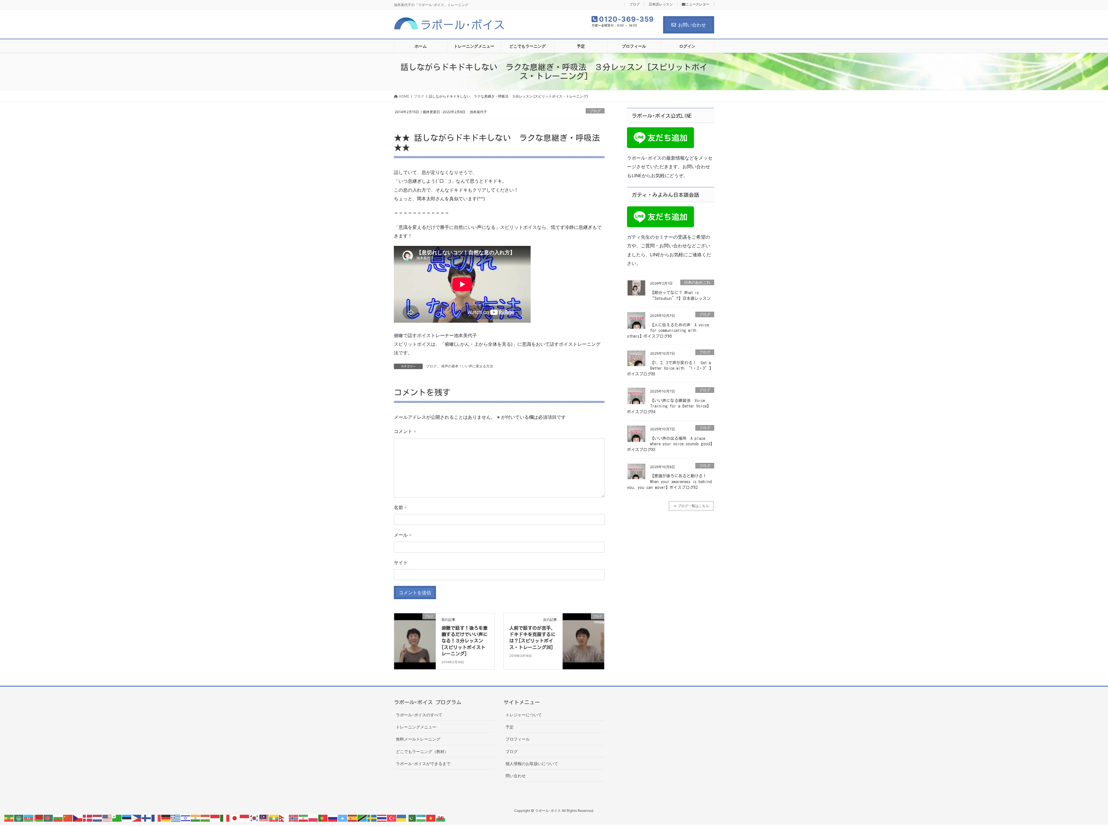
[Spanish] (353, 818)
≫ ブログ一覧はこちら (691, 506)
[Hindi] (196, 818)
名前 (400, 507)
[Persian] (303, 818)
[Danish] (88, 818)
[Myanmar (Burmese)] (274, 818)
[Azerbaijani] (29, 818)
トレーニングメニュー (416, 726)
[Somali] (343, 818)
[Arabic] (19, 818)
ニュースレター (697, 4)
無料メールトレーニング (418, 739)
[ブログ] (415, 634)
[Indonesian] (215, 818)
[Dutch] (97, 818)
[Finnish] (146, 818)
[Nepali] (284, 818)
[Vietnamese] (431, 818)
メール (402, 535)
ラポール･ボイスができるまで (423, 763)
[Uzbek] (421, 818)
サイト (401, 562)
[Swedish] (372, 818)
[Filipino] (137, 818)
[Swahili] (362, 818)
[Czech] (78, 818)
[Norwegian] (294, 818)
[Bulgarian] (58, 818)
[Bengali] (48, 818)
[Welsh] (441, 818)
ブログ (634, 4)
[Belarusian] (39, 818)
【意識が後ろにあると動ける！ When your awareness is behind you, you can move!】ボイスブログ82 (669, 481)
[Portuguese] (323, 818)
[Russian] (333, 818)
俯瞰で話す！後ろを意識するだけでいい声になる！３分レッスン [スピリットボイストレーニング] (464, 641)
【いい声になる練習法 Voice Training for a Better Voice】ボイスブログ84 (669, 406)
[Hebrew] (186, 818)
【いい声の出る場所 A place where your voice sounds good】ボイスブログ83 (670, 444)
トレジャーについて (524, 714)
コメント (405, 431)
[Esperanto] (117, 818)
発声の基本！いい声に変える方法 (467, 366)
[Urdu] (411, 818)
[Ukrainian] (402, 818)
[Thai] (382, 818)
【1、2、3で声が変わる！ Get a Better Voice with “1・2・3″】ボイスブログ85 (670, 368)
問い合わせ (516, 775)
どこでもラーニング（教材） (422, 751)
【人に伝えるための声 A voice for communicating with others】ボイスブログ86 (668, 330)
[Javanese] (245, 818)
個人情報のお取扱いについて (532, 763)
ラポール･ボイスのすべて (419, 714)
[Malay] (264, 818)
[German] (166, 818)
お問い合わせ (692, 25)
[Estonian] (127, 818)
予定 (510, 726)
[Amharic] (9, 818)
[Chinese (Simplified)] (68, 818)
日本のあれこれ (697, 282)
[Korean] (254, 818)
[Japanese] (235, 818)
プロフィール (518, 739)
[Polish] (313, 818)
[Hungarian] (205, 818)
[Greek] (176, 818)
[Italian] (225, 818)
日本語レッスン (661, 4)
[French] (156, 818)
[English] (107, 818)
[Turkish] (392, 818)
